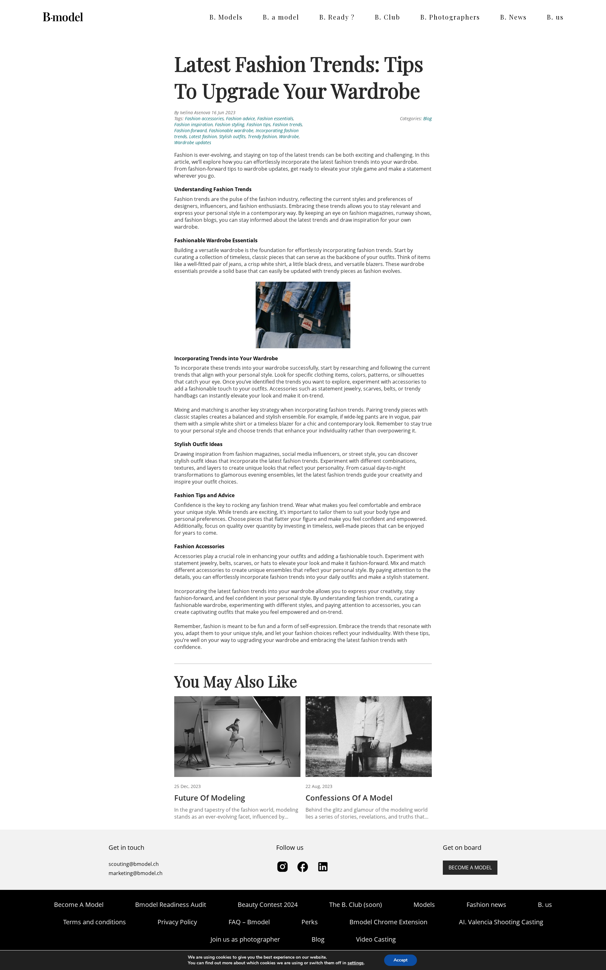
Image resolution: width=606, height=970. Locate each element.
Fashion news (486, 904)
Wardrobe (289, 136)
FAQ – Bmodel (249, 922)
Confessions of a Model (349, 797)
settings (356, 963)
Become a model (470, 867)
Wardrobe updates (192, 142)
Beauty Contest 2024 (268, 904)
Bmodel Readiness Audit (170, 904)
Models (424, 904)
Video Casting (376, 939)
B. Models (226, 17)
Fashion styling (229, 124)
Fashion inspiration (193, 124)
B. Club (387, 17)
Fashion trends (287, 124)
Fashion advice (240, 118)
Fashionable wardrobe (231, 130)
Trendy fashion (262, 136)
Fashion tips (258, 124)
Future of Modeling (209, 797)
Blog (427, 118)
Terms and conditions (94, 922)
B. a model (281, 17)
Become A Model (79, 904)
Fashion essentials (275, 118)
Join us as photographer (245, 939)
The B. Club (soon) (355, 904)
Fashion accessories (204, 118)
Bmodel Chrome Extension (388, 922)
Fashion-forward (190, 130)
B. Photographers (450, 17)
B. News (513, 17)
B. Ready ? (337, 17)
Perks (309, 922)
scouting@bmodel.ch (134, 864)
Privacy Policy (177, 922)
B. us (555, 17)
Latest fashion (203, 136)
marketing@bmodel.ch (136, 873)
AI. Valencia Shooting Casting (501, 922)
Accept (400, 960)
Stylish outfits (232, 136)
